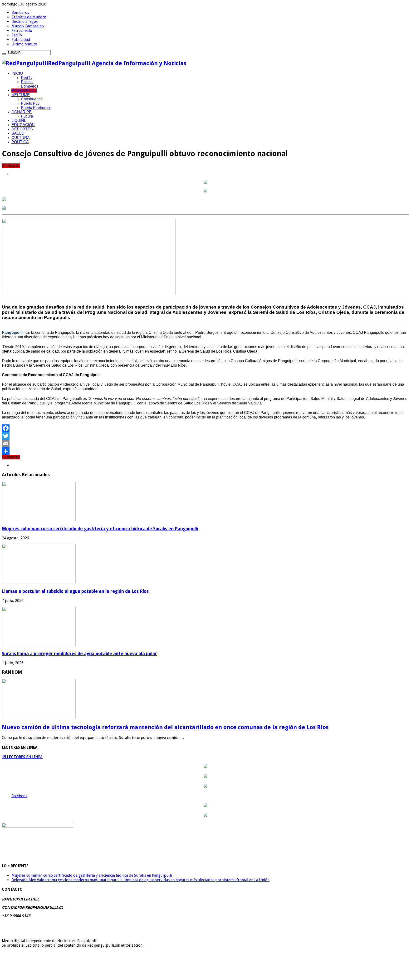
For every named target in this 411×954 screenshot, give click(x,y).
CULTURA (20, 138)
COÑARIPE (21, 112)
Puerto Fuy (30, 103)
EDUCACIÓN (23, 125)
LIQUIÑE (19, 120)
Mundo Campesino (27, 26)
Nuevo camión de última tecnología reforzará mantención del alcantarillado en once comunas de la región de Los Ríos (165, 727)
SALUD (17, 133)
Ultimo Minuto (24, 44)
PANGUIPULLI (24, 91)
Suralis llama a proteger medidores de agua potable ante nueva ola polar (79, 653)
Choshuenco (32, 99)
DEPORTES (22, 129)
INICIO (17, 73)
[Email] (205, 443)
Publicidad (20, 39)
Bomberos (20, 12)
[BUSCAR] (4, 53)
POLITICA (20, 142)
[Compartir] (205, 451)
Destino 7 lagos (24, 21)
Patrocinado (21, 30)
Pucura (27, 116)
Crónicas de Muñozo (28, 17)
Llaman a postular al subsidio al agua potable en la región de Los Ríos (75, 591)
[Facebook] (205, 428)
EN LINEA (22, 757)
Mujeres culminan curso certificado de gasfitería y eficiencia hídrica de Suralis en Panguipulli (100, 528)
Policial (27, 82)
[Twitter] (205, 436)
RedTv (16, 35)
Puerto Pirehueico (36, 108)
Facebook (19, 796)
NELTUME (20, 95)
